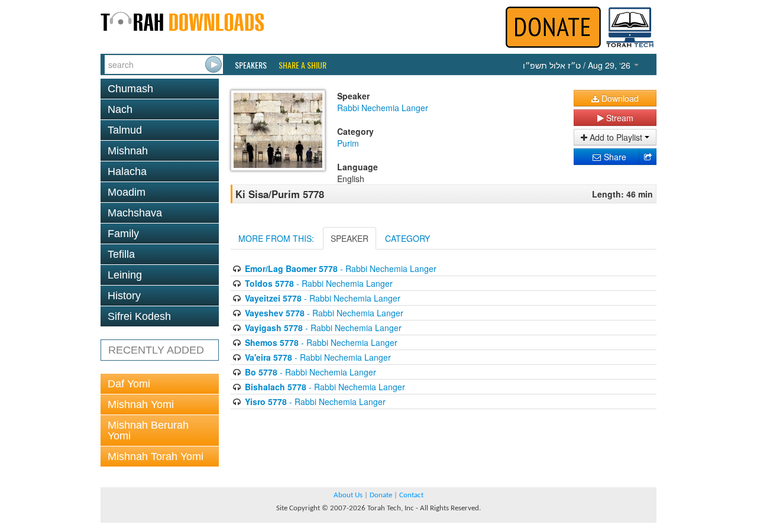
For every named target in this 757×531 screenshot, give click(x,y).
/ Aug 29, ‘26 (578, 65)
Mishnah (128, 151)
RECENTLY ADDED (156, 350)
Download (619, 98)
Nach (120, 109)
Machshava (135, 213)
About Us (348, 495)
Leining (125, 275)
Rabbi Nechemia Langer (382, 108)
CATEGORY (407, 238)
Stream (618, 118)
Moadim (126, 192)
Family (123, 233)
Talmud (125, 130)
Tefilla (121, 254)
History (124, 296)
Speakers (251, 65)
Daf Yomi (129, 384)
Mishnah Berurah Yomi (148, 430)
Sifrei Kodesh (139, 316)
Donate (381, 495)
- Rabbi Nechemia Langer (340, 268)
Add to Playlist (616, 137)
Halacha (127, 171)
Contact (411, 495)
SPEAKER (349, 238)
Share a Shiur (302, 65)
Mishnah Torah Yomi (155, 456)
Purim (348, 143)
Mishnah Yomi (141, 404)
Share (613, 157)
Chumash (130, 89)
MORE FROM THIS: (276, 238)
